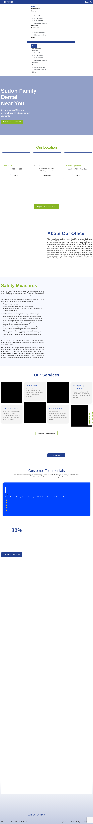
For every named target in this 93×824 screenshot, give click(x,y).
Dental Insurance (39, 32)
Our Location (35, 8)
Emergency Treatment (41, 23)
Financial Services (40, 35)
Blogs (33, 37)
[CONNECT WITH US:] (47, 815)
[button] (51, 42)
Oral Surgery (38, 20)
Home (33, 6)
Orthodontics (38, 18)
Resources (35, 28)
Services (34, 11)
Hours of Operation (73, 166)
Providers (34, 25)
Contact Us (7, 166)
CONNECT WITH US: (36, 815)
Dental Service (39, 16)
